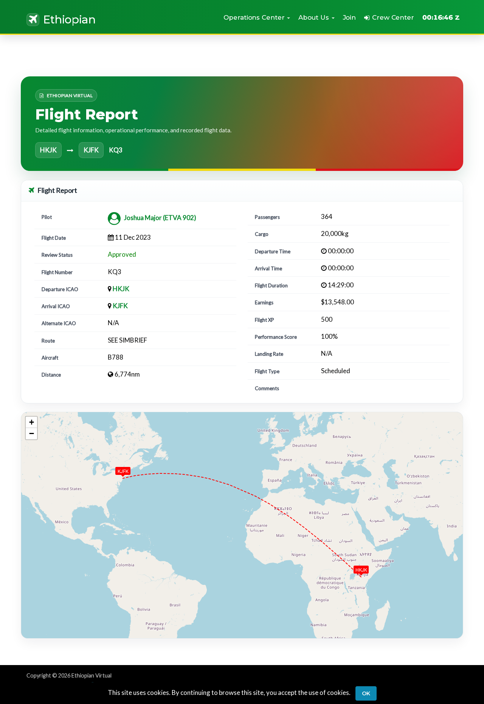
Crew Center (393, 17)
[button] (257, 17)
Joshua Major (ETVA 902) (160, 218)
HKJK (121, 289)
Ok (366, 693)
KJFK (120, 306)
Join (349, 17)
